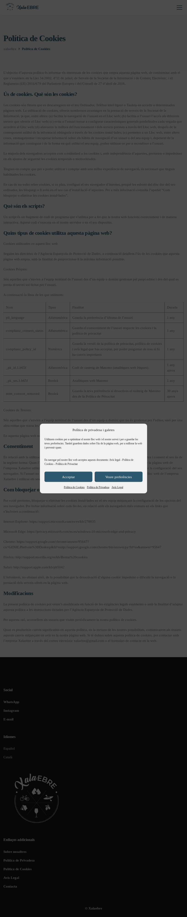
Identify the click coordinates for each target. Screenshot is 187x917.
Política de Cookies (74, 487)
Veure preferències (118, 477)
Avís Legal (117, 487)
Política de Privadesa (98, 487)
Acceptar (68, 477)
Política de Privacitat (67, 464)
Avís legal (114, 459)
